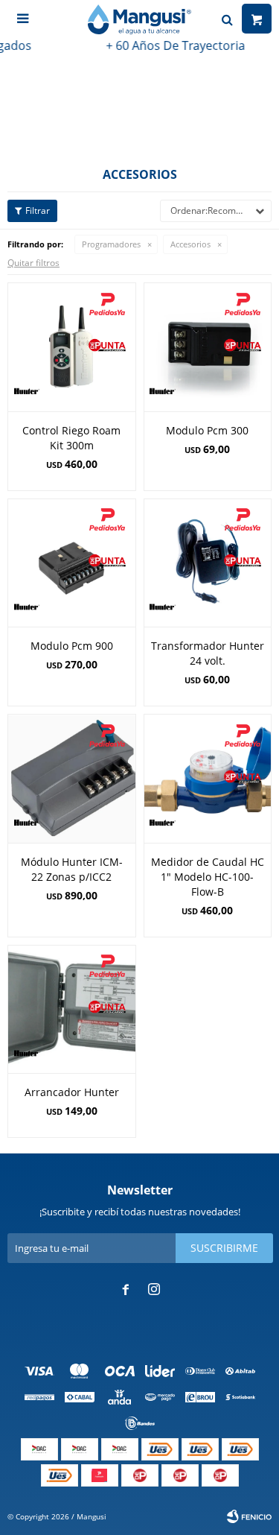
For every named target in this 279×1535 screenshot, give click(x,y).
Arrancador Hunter (72, 1092)
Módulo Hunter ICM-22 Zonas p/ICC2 (72, 869)
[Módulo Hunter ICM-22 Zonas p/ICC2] (71, 778)
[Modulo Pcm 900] (71, 563)
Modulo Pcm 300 (207, 430)
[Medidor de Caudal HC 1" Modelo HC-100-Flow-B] (208, 778)
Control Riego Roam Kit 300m (71, 437)
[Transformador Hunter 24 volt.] (208, 563)
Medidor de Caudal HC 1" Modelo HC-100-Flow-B (207, 877)
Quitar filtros (33, 262)
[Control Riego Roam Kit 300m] (71, 346)
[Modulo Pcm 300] (208, 346)
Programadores (111, 244)
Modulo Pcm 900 (72, 646)
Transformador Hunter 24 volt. (207, 653)
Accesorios (190, 244)
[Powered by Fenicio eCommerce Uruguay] (249, 1516)
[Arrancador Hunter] (71, 1009)
